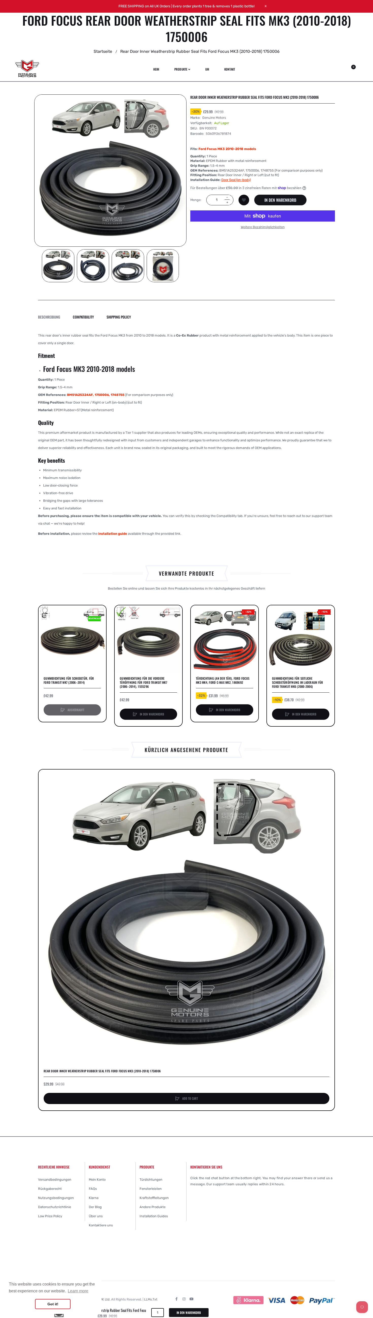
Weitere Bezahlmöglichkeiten (263, 227)
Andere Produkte (152, 1207)
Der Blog (95, 1207)
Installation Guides (154, 1216)
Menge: (195, 200)
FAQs (93, 1189)
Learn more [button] (78, 1291)
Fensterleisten (151, 1189)
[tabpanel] (186, 435)
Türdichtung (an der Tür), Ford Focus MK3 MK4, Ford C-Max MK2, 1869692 (222, 680)
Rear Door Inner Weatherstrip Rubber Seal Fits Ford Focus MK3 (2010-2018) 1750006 (102, 1071)
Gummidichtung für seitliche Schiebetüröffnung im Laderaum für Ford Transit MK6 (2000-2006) (297, 682)
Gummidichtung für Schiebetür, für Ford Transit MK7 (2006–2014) (69, 680)
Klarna (93, 1198)
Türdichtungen (151, 1179)
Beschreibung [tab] (49, 317)
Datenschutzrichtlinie (54, 1207)
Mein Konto (97, 1179)
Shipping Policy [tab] (119, 317)
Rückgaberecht (50, 1189)
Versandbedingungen (54, 1179)
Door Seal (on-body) (236, 180)
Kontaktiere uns (101, 1225)
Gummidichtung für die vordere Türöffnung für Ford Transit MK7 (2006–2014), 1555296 (143, 682)
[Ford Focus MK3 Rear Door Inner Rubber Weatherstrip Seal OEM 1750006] (58, 265)
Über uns (96, 1216)
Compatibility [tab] (83, 317)
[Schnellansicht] (45, 631)
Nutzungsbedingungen (56, 1198)
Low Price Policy (50, 1216)
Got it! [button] (52, 1304)
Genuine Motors (214, 117)
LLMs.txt (150, 1299)
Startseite (103, 51)
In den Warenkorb (280, 200)
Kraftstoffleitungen (154, 1198)
